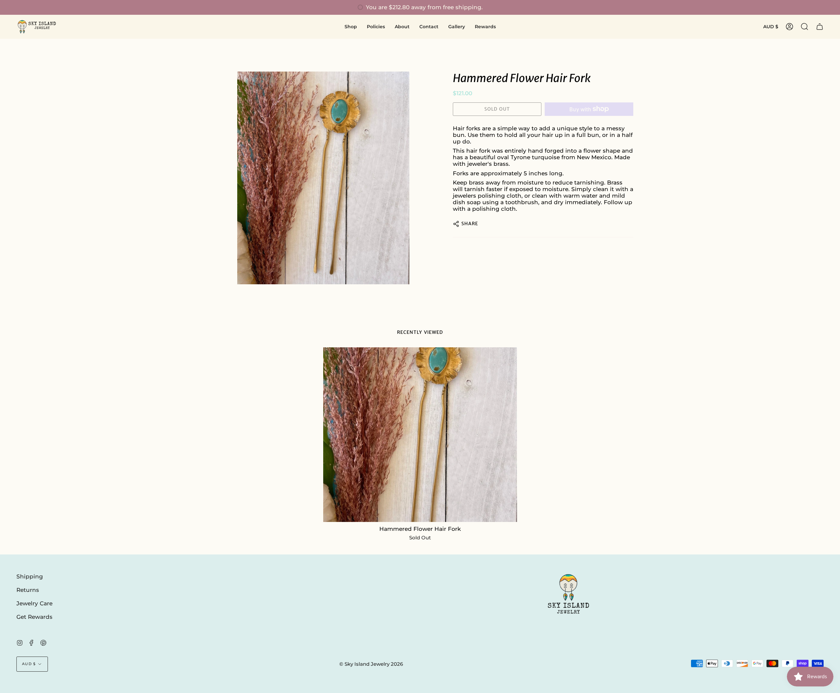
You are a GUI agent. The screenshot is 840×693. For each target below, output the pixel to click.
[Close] (574, 293)
